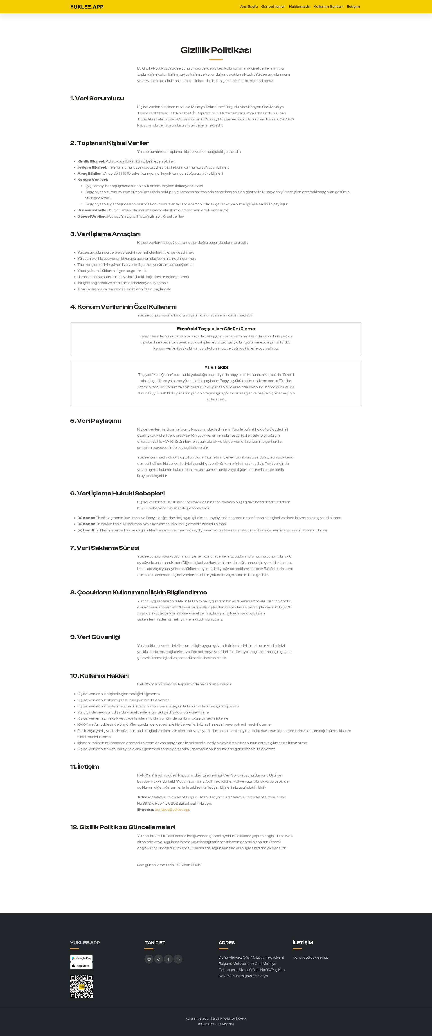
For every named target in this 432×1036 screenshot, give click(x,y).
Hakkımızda (299, 7)
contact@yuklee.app (172, 810)
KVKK (242, 1018)
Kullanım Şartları (329, 7)
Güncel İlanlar (273, 7)
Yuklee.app (226, 1024)
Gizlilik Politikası (224, 1018)
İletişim (353, 7)
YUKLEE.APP (85, 942)
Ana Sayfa (249, 7)
